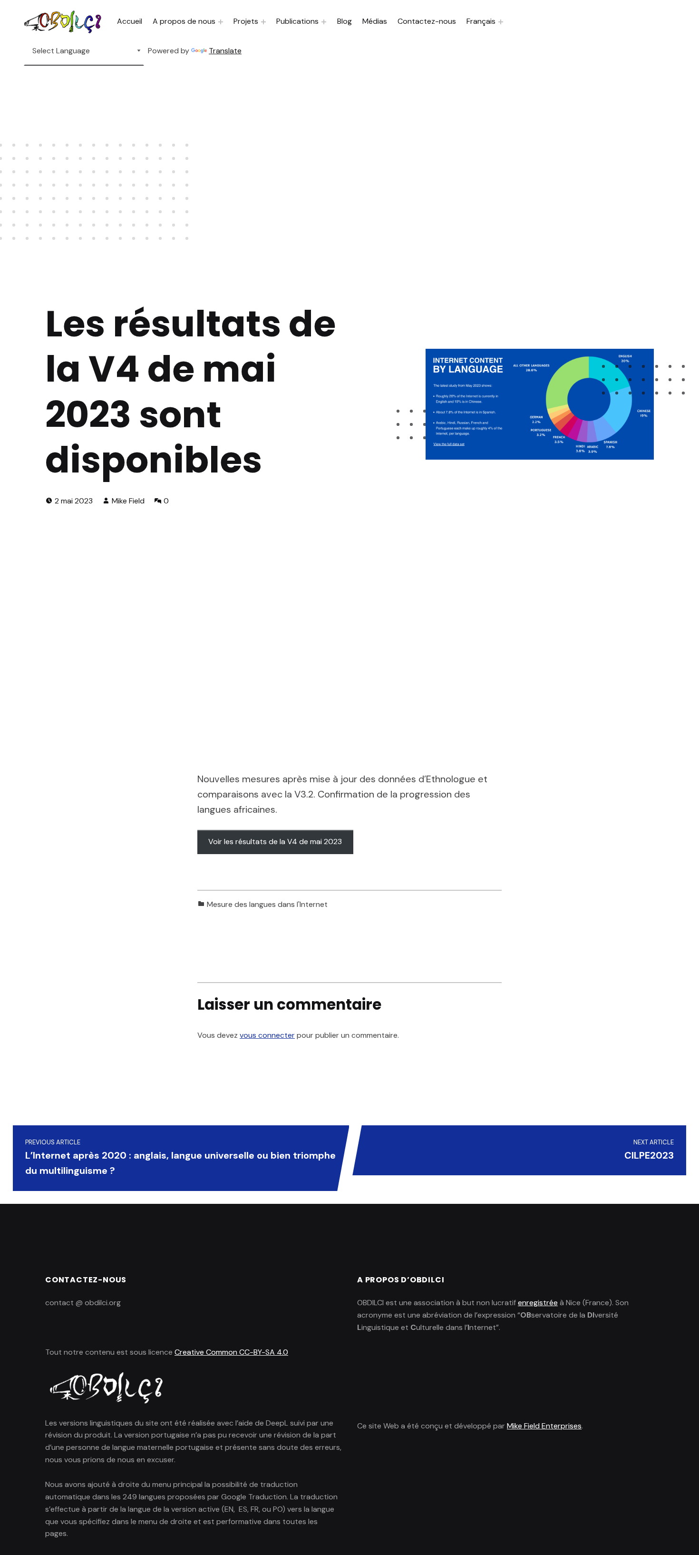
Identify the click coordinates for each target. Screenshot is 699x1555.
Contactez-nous (427, 21)
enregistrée (538, 1303)
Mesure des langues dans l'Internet (267, 904)
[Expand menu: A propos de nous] (220, 22)
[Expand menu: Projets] (263, 22)
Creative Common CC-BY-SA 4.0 (231, 1352)
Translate (225, 51)
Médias (374, 21)
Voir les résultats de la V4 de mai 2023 (275, 841)
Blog (344, 21)
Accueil (129, 21)
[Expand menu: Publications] (323, 22)
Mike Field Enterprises (544, 1426)
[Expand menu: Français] (500, 22)
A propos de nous (184, 21)
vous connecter (267, 1035)
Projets (245, 21)
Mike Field (128, 501)
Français (480, 21)
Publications (297, 21)
